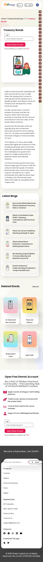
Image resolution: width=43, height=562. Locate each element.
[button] (37, 5)
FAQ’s (5, 488)
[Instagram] (13, 533)
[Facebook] (4, 533)
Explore (6, 478)
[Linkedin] (17, 533)
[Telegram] (9, 533)
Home (3, 19)
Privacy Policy (8, 513)
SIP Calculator (8, 504)
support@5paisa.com (11, 523)
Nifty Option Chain (10, 509)
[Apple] (4, 543)
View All (35, 286)
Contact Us (7, 518)
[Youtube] (21, 533)
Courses (6, 473)
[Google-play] (9, 543)
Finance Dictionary (15, 19)
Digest (5, 493)
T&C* (27, 49)
